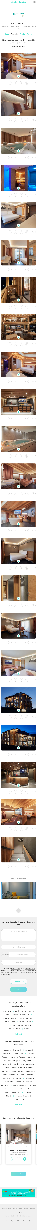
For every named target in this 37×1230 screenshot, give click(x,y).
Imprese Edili (18, 1050)
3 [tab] (21, 903)
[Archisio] (18, 2)
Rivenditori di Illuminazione (12, 1078)
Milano (10, 1011)
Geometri (29, 1075)
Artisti (30, 1089)
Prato (13, 1025)
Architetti (7, 1050)
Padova (6, 1022)
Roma (4, 1011)
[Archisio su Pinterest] (18, 1220)
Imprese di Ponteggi (17, 1057)
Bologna (15, 1015)
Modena (20, 1025)
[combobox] (5, 954)
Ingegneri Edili (27, 1060)
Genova (7, 1015)
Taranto (21, 1022)
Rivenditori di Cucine (16, 1075)
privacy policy (15, 968)
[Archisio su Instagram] (13, 1220)
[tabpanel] (18, 890)
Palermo (31, 1011)
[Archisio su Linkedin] (29, 1220)
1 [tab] (16, 903)
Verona (21, 1018)
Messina (29, 1018)
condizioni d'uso (30, 968)
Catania (6, 1018)
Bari (29, 1015)
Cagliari (26, 1029)
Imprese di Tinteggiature (12, 1092)
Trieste (13, 1022)
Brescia (28, 1022)
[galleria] (18, 66)
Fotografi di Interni (19, 1085)
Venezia (14, 1018)
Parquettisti (28, 1092)
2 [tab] (18, 903)
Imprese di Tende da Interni (13, 1064)
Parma (7, 1025)
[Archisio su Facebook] (7, 1220)
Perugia (28, 1025)
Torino (23, 1011)
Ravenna (11, 1029)
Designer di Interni (19, 1089)
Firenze (23, 1015)
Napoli (17, 1011)
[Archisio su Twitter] (24, 1220)
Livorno (19, 1029)
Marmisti (9, 1096)
